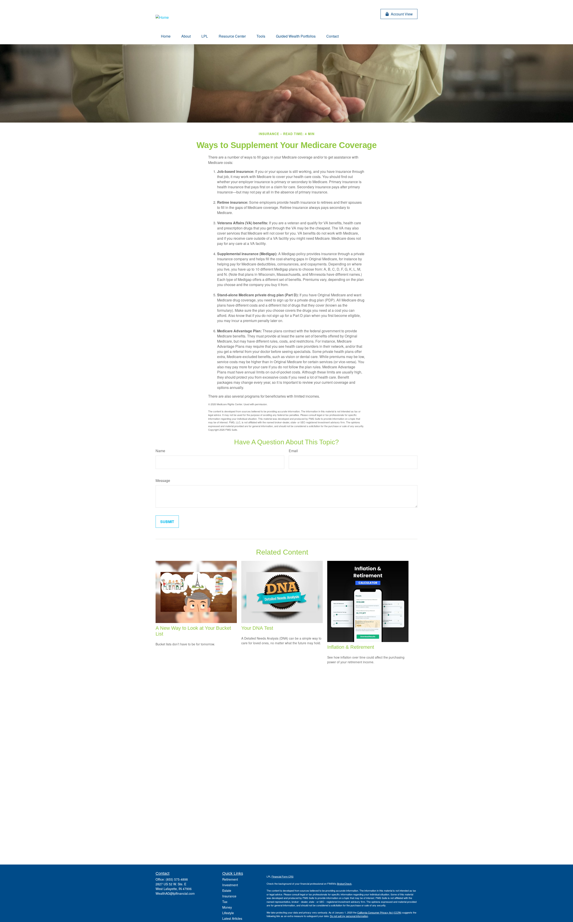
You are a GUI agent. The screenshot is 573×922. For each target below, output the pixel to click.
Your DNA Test (257, 628)
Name (160, 450)
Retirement (230, 879)
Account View (402, 14)
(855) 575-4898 (177, 879)
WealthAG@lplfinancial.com (175, 893)
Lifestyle (228, 913)
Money (227, 907)
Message (163, 480)
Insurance (229, 896)
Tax (224, 901)
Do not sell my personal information (349, 916)
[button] (166, 36)
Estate (226, 890)
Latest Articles (232, 918)
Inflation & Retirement (350, 647)
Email (293, 450)
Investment (230, 885)
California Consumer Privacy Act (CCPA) (379, 912)
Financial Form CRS (282, 876)
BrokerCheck (344, 883)
